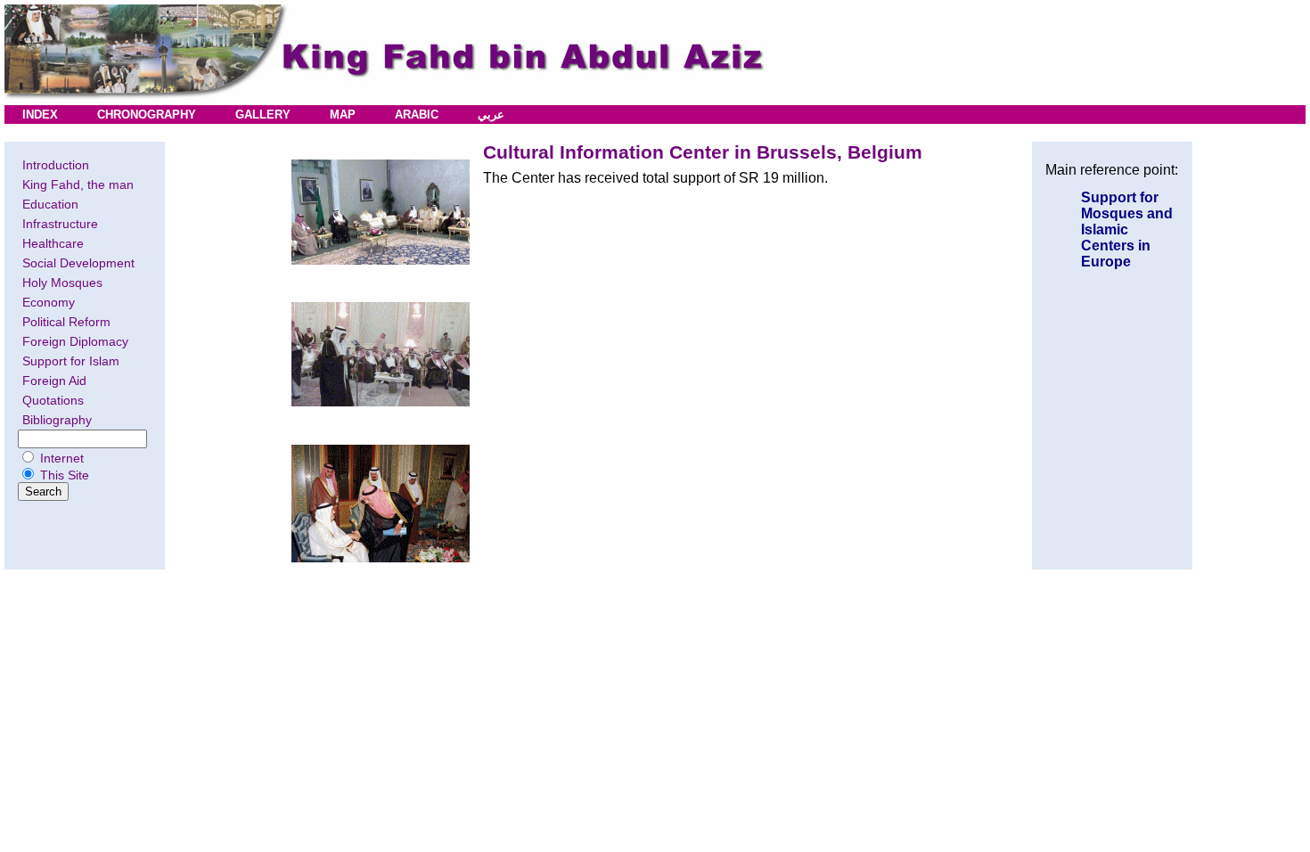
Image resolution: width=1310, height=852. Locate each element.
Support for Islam (70, 361)
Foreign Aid (54, 380)
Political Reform (66, 322)
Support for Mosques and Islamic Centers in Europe (1127, 229)
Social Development (78, 263)
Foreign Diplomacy (75, 341)
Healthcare (53, 243)
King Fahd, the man (78, 184)
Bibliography (57, 420)
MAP (343, 114)
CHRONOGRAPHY (146, 114)
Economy (48, 302)
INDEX (40, 114)
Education (50, 204)
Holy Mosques (62, 282)
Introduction (55, 165)
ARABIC (416, 114)
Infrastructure (60, 224)
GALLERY (263, 114)
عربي (491, 114)
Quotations (53, 400)
